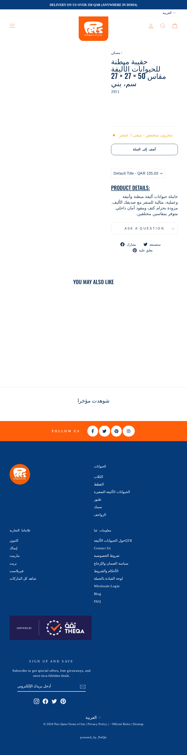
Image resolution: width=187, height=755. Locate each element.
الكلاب (98, 477)
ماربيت (15, 556)
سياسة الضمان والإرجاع (111, 563)
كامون (14, 540)
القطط (99, 484)
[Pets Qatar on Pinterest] (63, 701)
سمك (98, 507)
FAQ (97, 601)
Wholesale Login (107, 586)
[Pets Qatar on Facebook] (45, 701)
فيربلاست (16, 571)
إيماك (13, 548)
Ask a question (144, 228)
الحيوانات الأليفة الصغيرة (112, 492)
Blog (97, 594)
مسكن (115, 53)
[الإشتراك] (83, 686)
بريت (13, 563)
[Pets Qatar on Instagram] (36, 701)
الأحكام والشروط (106, 571)
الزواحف (100, 515)
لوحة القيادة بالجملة (108, 578)
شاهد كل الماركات (23, 578)
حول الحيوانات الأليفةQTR (113, 540)
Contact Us (102, 548)
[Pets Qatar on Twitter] (54, 701)
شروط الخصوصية (106, 556)
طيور (97, 499)
